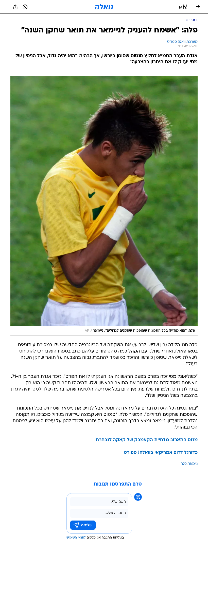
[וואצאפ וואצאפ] (25, 6)
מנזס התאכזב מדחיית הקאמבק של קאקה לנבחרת (147, 440)
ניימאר (193, 464)
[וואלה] (104, 6)
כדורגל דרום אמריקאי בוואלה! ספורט (161, 452)
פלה (184, 464)
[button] (183, 7)
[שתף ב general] (15, 7)
